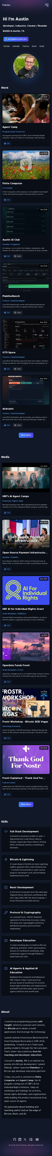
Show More (26, 435)
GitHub (6, 46)
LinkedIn (16, 46)
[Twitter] (25, 1139)
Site (8, 143)
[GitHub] (14, 1139)
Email (42, 46)
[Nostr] (31, 1139)
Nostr (34, 46)
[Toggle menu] (47, 5)
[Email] (37, 1139)
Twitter (26, 46)
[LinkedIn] (19, 1139)
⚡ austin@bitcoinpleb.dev (16, 39)
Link (8, 512)
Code (19, 256)
